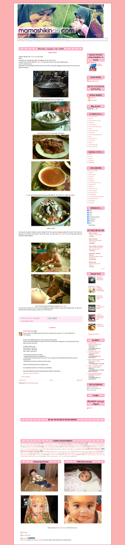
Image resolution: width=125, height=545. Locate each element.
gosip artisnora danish (30, 446)
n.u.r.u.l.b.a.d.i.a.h (93, 144)
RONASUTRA (61, 454)
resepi (44, 454)
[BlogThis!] (50, 318)
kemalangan (32, 449)
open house (25, 453)
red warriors (38, 454)
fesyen (78, 445)
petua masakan (68, 453)
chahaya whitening (100, 443)
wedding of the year (59, 456)
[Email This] (49, 318)
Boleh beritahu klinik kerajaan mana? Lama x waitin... (96, 360)
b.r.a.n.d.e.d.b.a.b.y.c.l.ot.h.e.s (96, 196)
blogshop (82, 443)
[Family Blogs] (31, 538)
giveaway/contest (95, 445)
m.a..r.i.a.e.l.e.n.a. (93, 116)
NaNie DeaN (92, 262)
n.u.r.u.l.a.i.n (91, 140)
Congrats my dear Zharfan (95, 234)
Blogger (75, 528)
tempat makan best (35, 456)
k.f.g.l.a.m (90, 186)
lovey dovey (67, 449)
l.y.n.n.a (90, 142)
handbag (46, 446)
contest (23, 445)
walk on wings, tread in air (96, 246)
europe (59, 445)
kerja (39, 449)
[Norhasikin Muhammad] (94, 388)
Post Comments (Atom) (32, 383)
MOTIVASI (74, 451)
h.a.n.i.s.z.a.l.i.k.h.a (93, 130)
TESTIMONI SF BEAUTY (61, 39)
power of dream (77, 453)
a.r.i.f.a (90, 154)
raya (31, 454)
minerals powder (66, 451)
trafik (43, 456)
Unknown (92, 97)
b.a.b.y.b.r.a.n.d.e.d (93, 198)
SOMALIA (23, 456)
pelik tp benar (33, 453)
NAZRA (98, 451)
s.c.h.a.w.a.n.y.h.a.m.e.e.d (95, 134)
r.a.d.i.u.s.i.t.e (91, 184)
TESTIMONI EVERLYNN (46, 39)
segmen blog (70, 454)
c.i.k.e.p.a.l (91, 122)
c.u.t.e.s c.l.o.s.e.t (92, 188)
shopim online (87, 454)
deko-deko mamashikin (32, 445)
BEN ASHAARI (93, 239)
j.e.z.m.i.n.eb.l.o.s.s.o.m (94, 120)
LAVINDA (51, 449)
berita (59, 443)
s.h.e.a (90, 128)
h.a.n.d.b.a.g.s (92, 194)
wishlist (67, 456)
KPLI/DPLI (44, 449)
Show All (102, 268)
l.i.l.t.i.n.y (90, 172)
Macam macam (81, 449)
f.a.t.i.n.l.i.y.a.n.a (92, 138)
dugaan (54, 445)
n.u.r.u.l (90, 156)
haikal (39, 446)
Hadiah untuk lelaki (93, 334)
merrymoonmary (61, 528)
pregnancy (86, 453)
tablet (28, 456)
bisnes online (73, 443)
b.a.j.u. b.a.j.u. (92, 174)
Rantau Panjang (95, 453)
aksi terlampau (30, 443)
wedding (51, 456)
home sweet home (67, 446)
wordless (72, 456)
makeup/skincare (47, 451)
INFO (85, 446)
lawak (56, 449)
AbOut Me (23, 443)
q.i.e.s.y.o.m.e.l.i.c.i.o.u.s (94, 182)
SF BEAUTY (27, 39)
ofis (103, 451)
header (51, 446)
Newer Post (22, 380)
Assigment (45, 443)
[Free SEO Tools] (25, 535)
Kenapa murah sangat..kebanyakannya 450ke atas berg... (94, 344)
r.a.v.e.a (90, 158)
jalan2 (91, 446)
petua (60, 453)
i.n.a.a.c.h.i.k (91, 132)
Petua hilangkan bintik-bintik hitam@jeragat (100, 288)
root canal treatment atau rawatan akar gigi (100, 317)
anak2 (38, 443)
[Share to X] (52, 318)
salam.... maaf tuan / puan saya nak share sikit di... (95, 366)
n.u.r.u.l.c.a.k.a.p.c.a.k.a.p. (95, 126)
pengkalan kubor (53, 453)
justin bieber (25, 449)
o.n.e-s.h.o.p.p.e (92, 190)
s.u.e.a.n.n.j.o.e (92, 124)
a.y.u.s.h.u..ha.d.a (93, 170)
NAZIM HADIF (91, 451)
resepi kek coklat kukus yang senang (99, 278)
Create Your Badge (91, 390)
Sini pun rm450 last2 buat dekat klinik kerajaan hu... (95, 374)
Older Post (79, 380)
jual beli (102, 446)
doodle (48, 445)
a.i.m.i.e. (90, 118)
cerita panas (91, 443)
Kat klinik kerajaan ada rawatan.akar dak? (94, 352)
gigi (88, 445)
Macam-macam (29, 321)
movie (80, 451)
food (83, 445)
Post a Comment (25, 376)
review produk (52, 454)
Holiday (57, 446)
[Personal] (24, 538)
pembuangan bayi (43, 453)
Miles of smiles (93, 233)
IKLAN (80, 446)
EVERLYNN (35, 39)
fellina (73, 445)
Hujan (75, 446)
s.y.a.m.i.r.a (91, 160)
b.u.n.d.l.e (91, 176)
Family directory (24, 540)
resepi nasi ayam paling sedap (99, 297)
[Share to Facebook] (54, 318)
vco (46, 456)
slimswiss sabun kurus (98, 454)
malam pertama (57, 451)
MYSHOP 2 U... (93, 62)
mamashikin (93, 100)
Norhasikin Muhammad (92, 386)
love (61, 449)
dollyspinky (42, 445)
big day (65, 443)
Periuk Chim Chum (28, 331)
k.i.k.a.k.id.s (91, 180)
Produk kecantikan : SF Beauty (100, 307)
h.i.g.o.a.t (90, 178)
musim (84, 451)
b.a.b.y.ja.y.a (91, 200)
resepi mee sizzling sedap (100, 325)
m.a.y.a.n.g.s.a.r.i (92, 192)
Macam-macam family (30, 451)
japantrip (97, 446)
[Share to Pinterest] (56, 318)
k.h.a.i (90, 136)
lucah (74, 449)
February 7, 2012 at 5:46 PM (30, 373)
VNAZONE (91, 162)
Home (20, 39)
